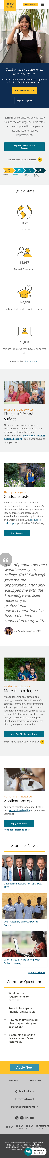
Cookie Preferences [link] (29, 1147)
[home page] (10, 5)
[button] (30, 4)
